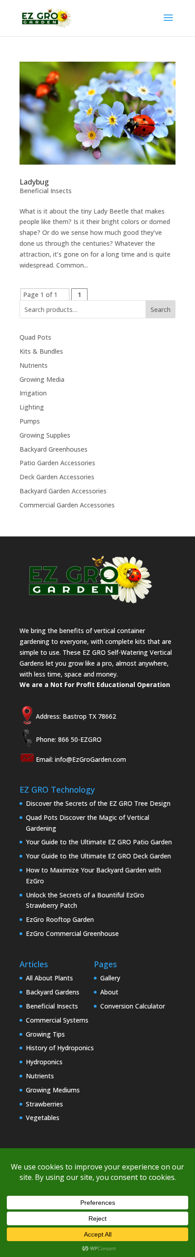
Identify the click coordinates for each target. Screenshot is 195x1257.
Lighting (32, 407)
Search (161, 309)
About (109, 992)
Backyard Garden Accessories (63, 491)
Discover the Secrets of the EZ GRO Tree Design (98, 803)
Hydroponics (44, 1061)
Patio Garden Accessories (57, 462)
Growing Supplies (45, 435)
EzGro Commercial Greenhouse (72, 933)
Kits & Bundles (41, 351)
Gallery (110, 978)
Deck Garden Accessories (57, 477)
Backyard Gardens (52, 992)
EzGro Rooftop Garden (60, 919)
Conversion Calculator (132, 1006)
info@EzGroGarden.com (90, 759)
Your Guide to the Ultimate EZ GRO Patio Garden (99, 842)
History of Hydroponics (60, 1047)
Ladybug (34, 182)
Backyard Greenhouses (54, 449)
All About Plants (49, 978)
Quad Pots (35, 337)
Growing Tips (45, 1034)
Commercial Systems (57, 1020)
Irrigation (33, 393)
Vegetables (42, 1117)
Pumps (30, 421)
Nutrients (34, 365)
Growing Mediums (53, 1090)
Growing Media (42, 379)
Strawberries (44, 1104)
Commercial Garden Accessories (67, 505)
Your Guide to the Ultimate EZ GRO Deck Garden (98, 856)
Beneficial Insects (46, 190)
